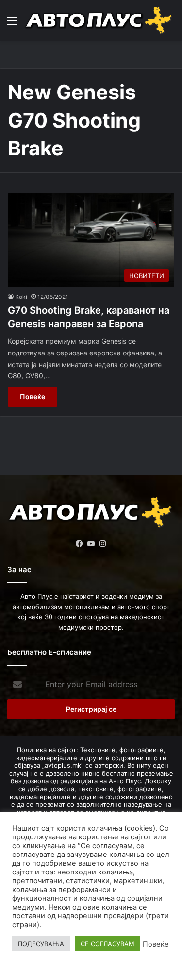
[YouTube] (91, 544)
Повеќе (32, 396)
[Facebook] (79, 544)
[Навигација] (12, 24)
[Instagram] (103, 544)
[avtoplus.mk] (99, 20)
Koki (21, 296)
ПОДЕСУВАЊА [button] (41, 943)
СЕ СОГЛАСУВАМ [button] (107, 943)
